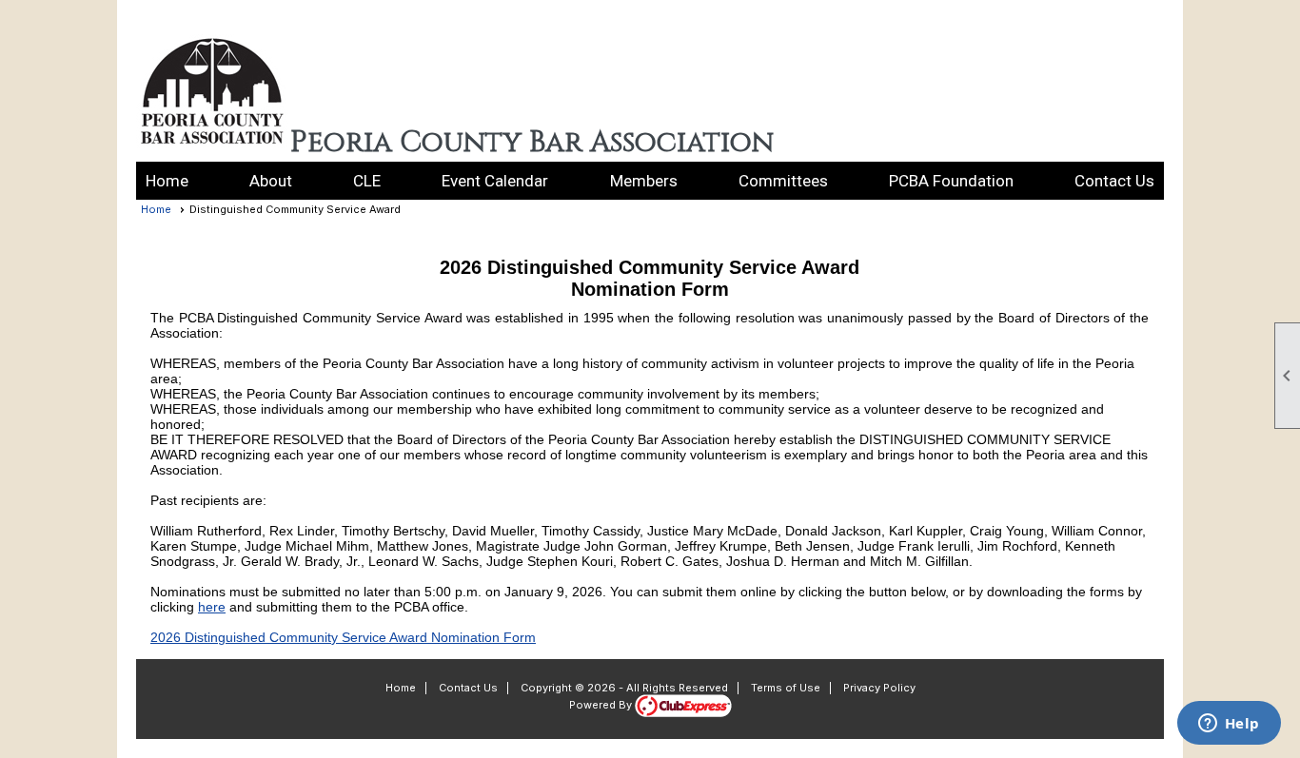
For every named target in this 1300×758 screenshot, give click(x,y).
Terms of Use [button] (785, 687)
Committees (783, 180)
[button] (271, 181)
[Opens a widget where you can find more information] (1228, 724)
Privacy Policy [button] (879, 687)
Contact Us (1114, 180)
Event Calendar (495, 180)
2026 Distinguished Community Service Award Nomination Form (343, 637)
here (212, 606)
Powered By (602, 704)
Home (167, 180)
